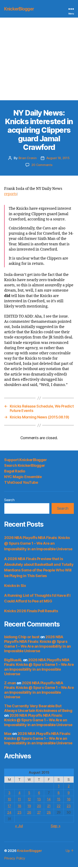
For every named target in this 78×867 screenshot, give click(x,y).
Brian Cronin (28, 158)
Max (8, 733)
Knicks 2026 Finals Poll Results (31, 611)
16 (68, 799)
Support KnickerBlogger (25, 460)
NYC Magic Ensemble (23, 477)
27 (39, 812)
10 (9, 799)
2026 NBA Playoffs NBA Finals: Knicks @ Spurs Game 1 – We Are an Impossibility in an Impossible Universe (38, 543)
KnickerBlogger (19, 9)
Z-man (10, 683)
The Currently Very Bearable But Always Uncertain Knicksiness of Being (38, 708)
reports (10, 194)
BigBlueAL (13, 660)
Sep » (56, 826)
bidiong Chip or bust (22, 637)
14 (49, 799)
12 (29, 799)
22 (58, 806)
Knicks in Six (15, 585)
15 (58, 799)
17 (9, 806)
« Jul (19, 826)
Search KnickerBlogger (24, 465)
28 (49, 812)
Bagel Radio (14, 471)
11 (19, 799)
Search (9, 500)
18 (19, 806)
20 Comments (41, 165)
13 (39, 799)
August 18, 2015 (58, 158)
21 (48, 806)
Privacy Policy (14, 858)
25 (19, 812)
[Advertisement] (39, 59)
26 (29, 812)
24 (9, 812)
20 (39, 806)
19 (29, 806)
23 (69, 806)
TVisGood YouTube (21, 482)
